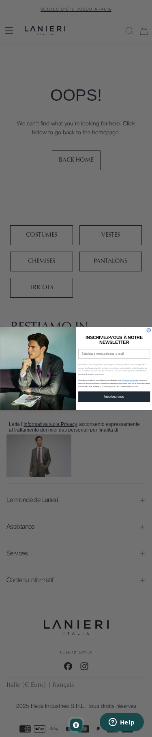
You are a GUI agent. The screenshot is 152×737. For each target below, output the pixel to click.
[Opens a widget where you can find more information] (121, 723)
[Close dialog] (149, 330)
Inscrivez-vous (114, 396)
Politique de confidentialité (129, 380)
